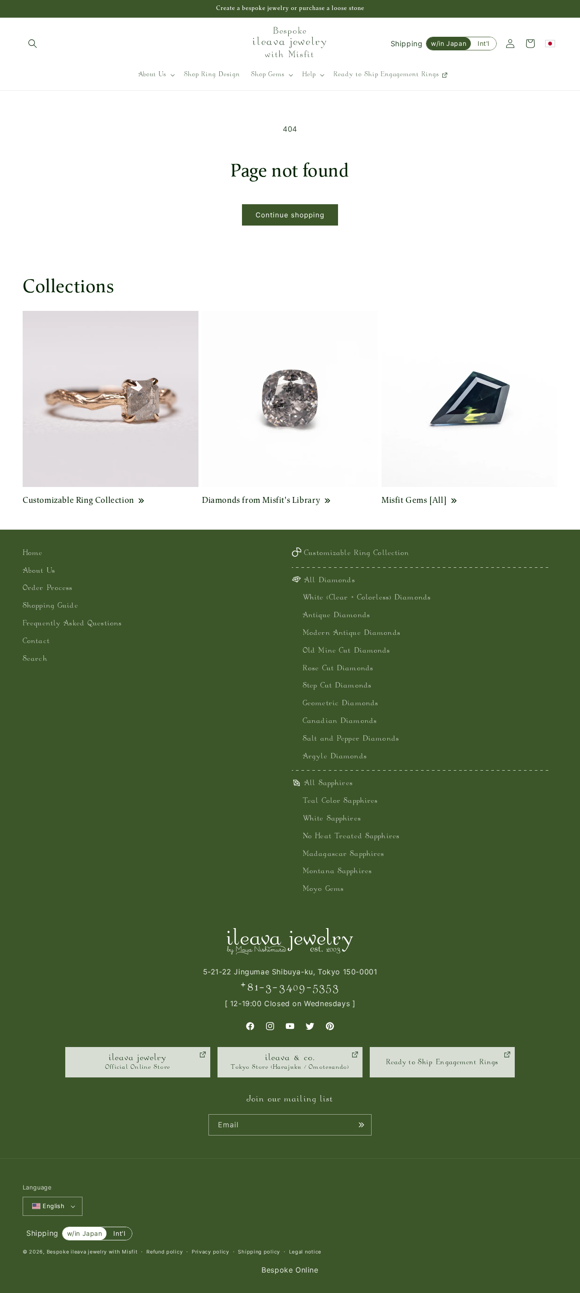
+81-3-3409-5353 (290, 987)
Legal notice (305, 1252)
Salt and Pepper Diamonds (351, 739)
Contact (36, 641)
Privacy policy (210, 1252)
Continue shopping (290, 215)
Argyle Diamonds (335, 756)
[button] (33, 44)
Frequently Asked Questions (72, 623)
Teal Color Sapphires (340, 801)
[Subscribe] (361, 1125)
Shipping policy (259, 1252)
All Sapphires (328, 783)
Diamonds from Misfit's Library (261, 500)
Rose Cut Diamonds (338, 668)
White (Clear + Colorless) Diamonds (367, 598)
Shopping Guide (50, 606)
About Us (39, 571)
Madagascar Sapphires (343, 854)
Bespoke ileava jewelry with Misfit (92, 1252)
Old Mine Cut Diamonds (347, 651)
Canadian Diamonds (340, 721)
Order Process (48, 588)
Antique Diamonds (336, 615)
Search (35, 659)
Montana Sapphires (337, 871)
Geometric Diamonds (340, 703)
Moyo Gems (323, 889)
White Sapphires (332, 819)
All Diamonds (329, 580)
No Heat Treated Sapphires (351, 836)
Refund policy (164, 1252)
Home (33, 553)
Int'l (483, 43)
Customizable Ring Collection (78, 500)
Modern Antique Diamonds (352, 633)
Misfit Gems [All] (414, 500)
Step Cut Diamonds (337, 686)
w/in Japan (448, 43)
